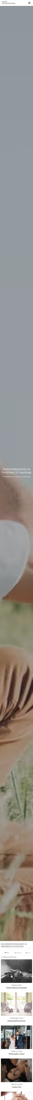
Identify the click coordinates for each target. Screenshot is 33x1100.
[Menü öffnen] (29, 3)
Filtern (7, 952)
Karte (28, 952)
